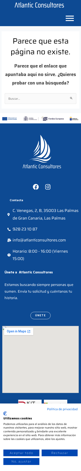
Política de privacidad (62, 409)
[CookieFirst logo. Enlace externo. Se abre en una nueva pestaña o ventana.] (5, 414)
